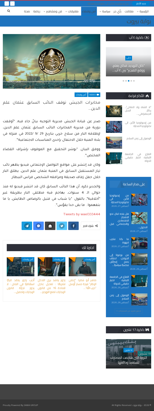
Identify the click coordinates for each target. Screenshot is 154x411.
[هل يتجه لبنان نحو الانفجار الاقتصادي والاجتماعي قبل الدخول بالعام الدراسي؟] (139, 218)
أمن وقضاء (89, 11)
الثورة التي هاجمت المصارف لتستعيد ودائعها (128, 359)
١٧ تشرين (128, 350)
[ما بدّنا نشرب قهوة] (139, 243)
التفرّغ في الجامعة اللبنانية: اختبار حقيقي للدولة (119, 280)
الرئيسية (144, 11)
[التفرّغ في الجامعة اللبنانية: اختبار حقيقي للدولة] (114, 158)
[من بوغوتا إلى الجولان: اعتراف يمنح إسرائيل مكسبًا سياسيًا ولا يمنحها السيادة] (139, 259)
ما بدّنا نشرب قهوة (119, 241)
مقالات (129, 11)
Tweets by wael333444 (81, 215)
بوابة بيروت (139, 21)
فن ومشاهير (54, 11)
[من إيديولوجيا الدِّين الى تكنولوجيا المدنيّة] (114, 127)
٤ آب (129, 58)
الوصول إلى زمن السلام (119, 297)
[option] (128, 63)
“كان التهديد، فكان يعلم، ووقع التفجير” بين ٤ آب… (128, 68)
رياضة (36, 11)
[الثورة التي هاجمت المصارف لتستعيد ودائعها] (129, 354)
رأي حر (117, 11)
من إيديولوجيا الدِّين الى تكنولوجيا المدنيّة (108, 3)
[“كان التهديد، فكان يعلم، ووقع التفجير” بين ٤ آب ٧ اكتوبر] (128, 62)
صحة (27, 11)
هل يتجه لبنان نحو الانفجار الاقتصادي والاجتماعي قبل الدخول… (128, 220)
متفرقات (73, 11)
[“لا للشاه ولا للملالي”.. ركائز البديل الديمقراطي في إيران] (114, 111)
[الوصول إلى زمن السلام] (114, 143)
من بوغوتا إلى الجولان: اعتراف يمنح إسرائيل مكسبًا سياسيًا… (119, 259)
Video (92, 94)
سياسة (106, 11)
